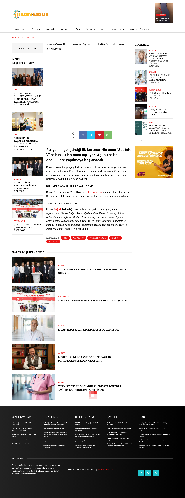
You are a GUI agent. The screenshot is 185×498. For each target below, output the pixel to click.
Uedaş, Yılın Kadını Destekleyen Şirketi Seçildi (160, 112)
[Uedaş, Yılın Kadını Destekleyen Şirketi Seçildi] (141, 111)
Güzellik (161, 15)
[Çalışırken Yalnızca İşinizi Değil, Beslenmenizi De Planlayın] (141, 77)
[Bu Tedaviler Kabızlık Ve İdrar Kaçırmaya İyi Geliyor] (27, 166)
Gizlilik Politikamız (105, 469)
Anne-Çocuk (19, 221)
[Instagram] (148, 473)
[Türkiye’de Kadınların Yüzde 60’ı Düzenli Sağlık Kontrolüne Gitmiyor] (33, 387)
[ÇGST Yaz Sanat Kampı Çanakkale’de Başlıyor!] (27, 208)
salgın (53, 241)
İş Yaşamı (152, 50)
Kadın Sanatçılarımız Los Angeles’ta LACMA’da (160, 95)
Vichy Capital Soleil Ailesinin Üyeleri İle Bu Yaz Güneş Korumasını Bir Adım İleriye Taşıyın (56, 434)
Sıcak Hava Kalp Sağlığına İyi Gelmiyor (88, 329)
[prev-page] (137, 140)
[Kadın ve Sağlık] (31, 14)
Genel (17, 90)
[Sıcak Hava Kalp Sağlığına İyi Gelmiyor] (33, 328)
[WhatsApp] (108, 135)
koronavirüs (95, 192)
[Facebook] (83, 135)
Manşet (31, 38)
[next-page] (141, 140)
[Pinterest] (99, 135)
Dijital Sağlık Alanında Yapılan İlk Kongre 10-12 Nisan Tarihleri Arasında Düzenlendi (27, 99)
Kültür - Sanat (155, 90)
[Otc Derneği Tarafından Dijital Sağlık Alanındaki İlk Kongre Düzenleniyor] (27, 121)
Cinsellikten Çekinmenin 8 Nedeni (22, 444)
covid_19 (78, 238)
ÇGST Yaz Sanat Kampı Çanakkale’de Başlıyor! (27, 227)
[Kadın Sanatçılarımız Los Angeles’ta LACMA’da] (141, 94)
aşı (65, 238)
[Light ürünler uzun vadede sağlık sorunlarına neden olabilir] (33, 357)
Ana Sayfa (17, 38)
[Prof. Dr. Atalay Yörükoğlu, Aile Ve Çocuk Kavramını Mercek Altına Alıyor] (141, 128)
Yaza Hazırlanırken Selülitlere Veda (163, 19)
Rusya (115, 238)
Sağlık (58, 209)
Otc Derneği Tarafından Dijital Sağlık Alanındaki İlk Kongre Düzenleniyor (26, 143)
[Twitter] (91, 135)
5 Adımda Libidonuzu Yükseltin (21, 440)
